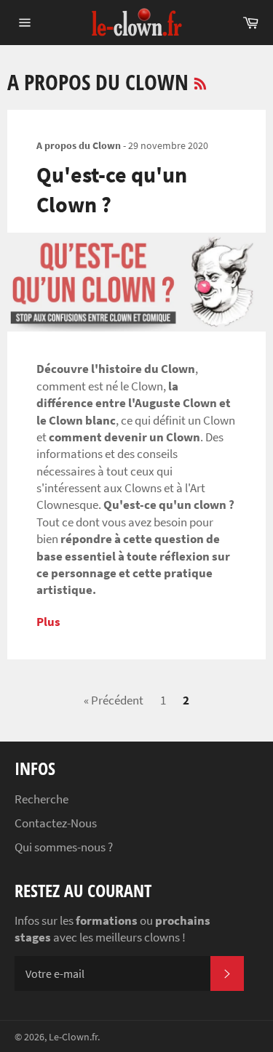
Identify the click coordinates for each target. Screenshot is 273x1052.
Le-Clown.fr (73, 1037)
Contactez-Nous (56, 823)
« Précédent (113, 700)
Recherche (41, 799)
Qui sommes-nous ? (64, 847)
